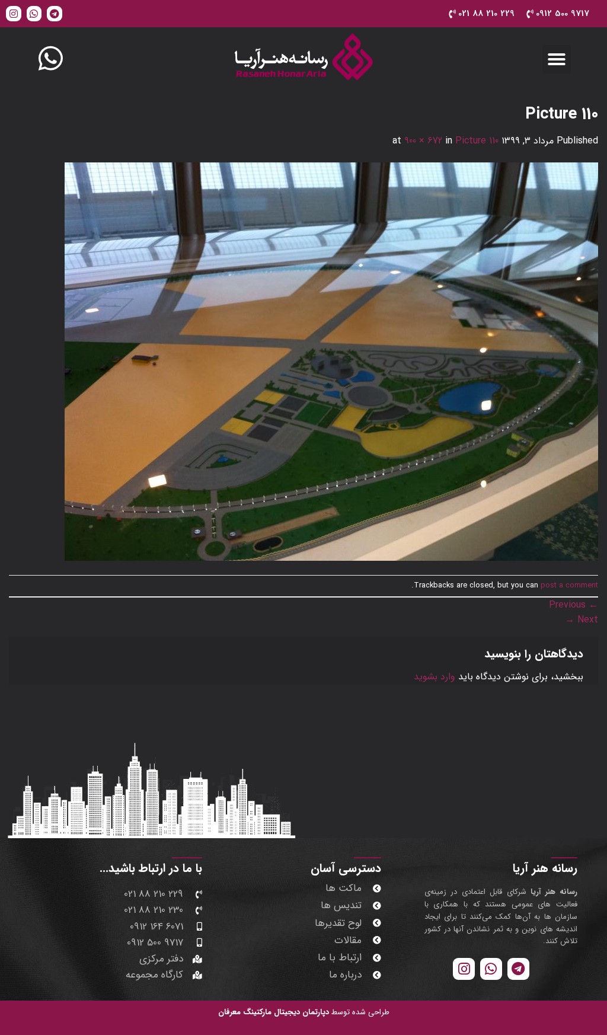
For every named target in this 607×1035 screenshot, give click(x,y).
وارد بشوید (434, 676)
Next (581, 619)
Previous (573, 605)
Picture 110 (477, 140)
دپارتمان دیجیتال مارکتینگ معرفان (273, 1012)
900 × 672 (423, 140)
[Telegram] (54, 13)
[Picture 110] (331, 361)
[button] (556, 59)
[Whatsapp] (34, 13)
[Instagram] (13, 13)
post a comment (569, 586)
